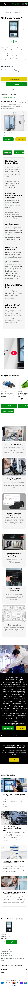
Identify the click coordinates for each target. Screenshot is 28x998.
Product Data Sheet (9, 97)
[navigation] (12, 41)
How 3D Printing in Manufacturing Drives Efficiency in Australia (14, 795)
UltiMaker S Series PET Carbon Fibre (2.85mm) (7, 394)
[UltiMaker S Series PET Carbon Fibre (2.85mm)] (9, 383)
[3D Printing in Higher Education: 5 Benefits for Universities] (14, 883)
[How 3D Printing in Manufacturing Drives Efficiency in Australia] (14, 785)
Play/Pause (3, 734)
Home (7, 10)
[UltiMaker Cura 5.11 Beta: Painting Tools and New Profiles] (14, 852)
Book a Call (14, 759)
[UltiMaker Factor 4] (9, 927)
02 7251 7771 (6, 963)
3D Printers (15, 10)
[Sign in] (23, 4)
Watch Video (20, 728)
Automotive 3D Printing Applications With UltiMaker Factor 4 (12, 828)
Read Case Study (8, 728)
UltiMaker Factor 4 (6, 936)
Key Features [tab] (7, 152)
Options (9, 405)
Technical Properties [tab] (19, 152)
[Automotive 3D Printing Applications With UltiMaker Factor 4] (14, 818)
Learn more (21, 139)
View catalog (2, 4)
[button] (5, 83)
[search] (5, 4)
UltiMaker (8, 12)
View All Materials (8, 411)
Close (14, 969)
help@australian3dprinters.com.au (12, 965)
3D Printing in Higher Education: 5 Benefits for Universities (14, 893)
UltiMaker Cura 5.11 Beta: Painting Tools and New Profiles (13, 862)
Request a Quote (14, 79)
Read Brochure (14, 89)
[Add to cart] (11, 942)
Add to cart (16, 84)
